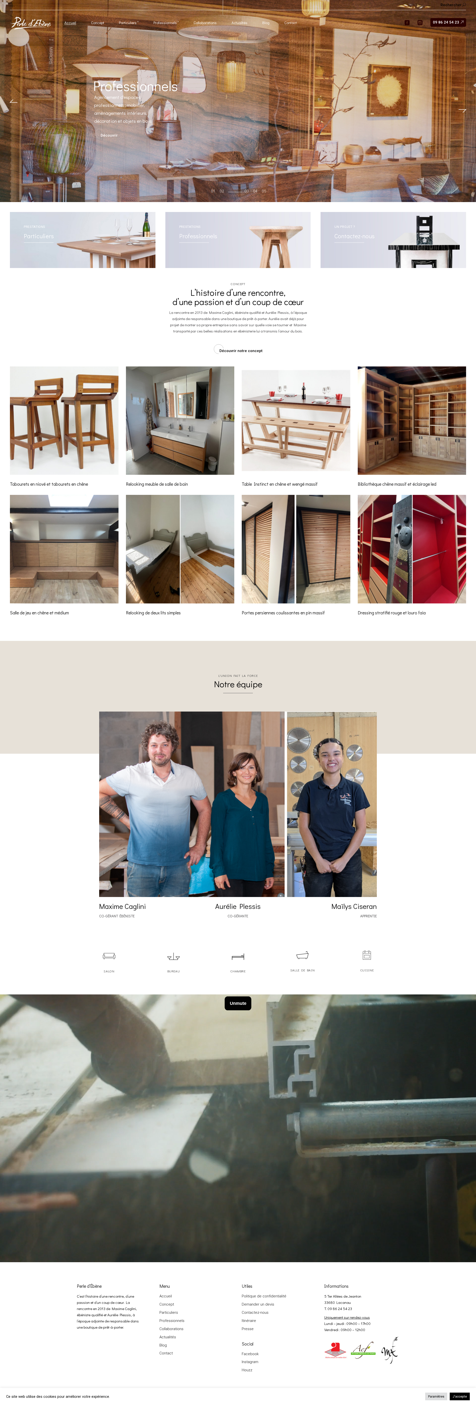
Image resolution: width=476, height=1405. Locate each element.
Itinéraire (249, 1320)
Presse (248, 1329)
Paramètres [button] (436, 1396)
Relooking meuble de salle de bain (157, 484)
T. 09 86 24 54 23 (338, 1308)
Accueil (165, 1296)
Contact (166, 1353)
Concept (166, 1304)
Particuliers (168, 1312)
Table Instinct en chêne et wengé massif (280, 484)
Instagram (250, 1362)
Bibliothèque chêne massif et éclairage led (397, 484)
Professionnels (171, 1320)
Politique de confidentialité (264, 1296)
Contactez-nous (255, 1312)
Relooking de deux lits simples (153, 613)
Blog (163, 1345)
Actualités (167, 1337)
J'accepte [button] (460, 1396)
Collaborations (171, 1329)
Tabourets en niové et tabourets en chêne (49, 484)
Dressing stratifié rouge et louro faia (392, 613)
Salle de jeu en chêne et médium (39, 613)
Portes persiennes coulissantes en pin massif (283, 613)
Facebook (250, 1354)
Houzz (247, 1370)
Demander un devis (258, 1304)
